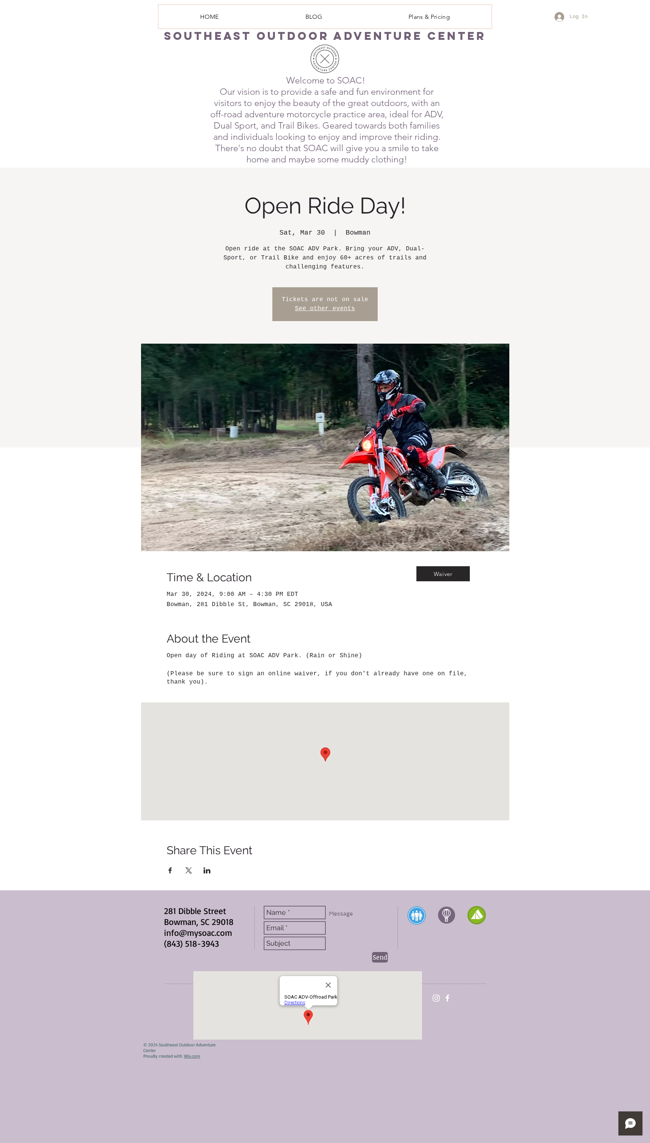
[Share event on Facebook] (170, 870)
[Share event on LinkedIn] (207, 870)
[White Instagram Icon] (436, 998)
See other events (325, 308)
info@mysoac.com (198, 932)
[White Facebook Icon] (447, 998)
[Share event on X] (188, 870)
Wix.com (192, 1056)
